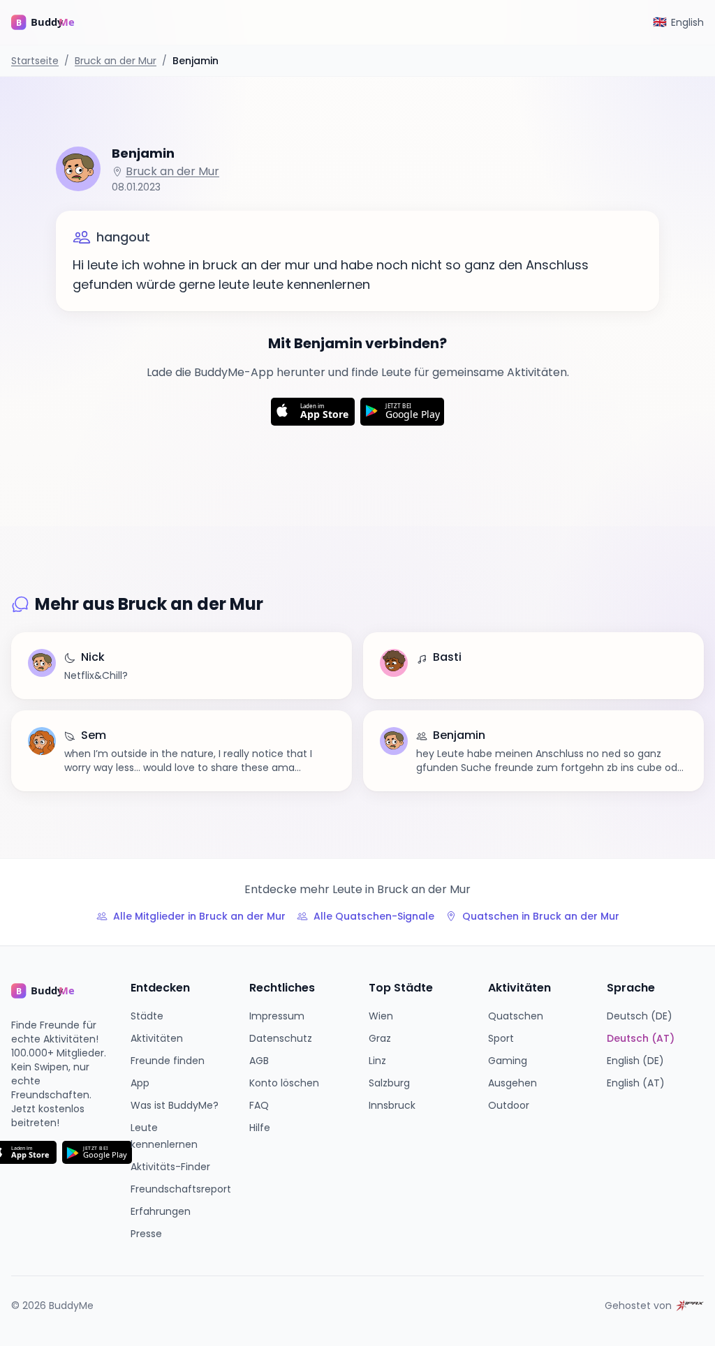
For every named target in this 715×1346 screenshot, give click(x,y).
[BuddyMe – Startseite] (53, 22)
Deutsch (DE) (639, 1016)
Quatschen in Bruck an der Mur (540, 916)
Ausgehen (512, 1083)
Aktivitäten (157, 1038)
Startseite (35, 61)
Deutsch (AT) (641, 1038)
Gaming (507, 1061)
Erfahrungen (161, 1211)
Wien (381, 1016)
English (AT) (636, 1083)
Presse (146, 1234)
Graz (380, 1038)
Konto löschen (284, 1083)
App (140, 1083)
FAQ (259, 1105)
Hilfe (259, 1128)
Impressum (276, 1016)
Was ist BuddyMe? (175, 1105)
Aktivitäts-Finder (170, 1167)
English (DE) (635, 1061)
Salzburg (389, 1083)
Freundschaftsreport (181, 1189)
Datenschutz (280, 1038)
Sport (501, 1038)
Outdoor (508, 1105)
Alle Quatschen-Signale (374, 916)
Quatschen (515, 1016)
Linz (377, 1061)
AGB (259, 1061)
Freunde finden (168, 1061)
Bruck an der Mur (115, 61)
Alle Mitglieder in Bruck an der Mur (199, 916)
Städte (147, 1016)
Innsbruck (392, 1105)
